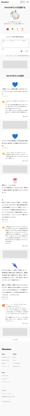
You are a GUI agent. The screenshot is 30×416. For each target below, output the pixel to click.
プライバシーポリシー (7, 393)
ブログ (14, 360)
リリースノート (5, 366)
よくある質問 (16, 363)
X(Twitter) (4, 375)
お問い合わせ (16, 366)
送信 (27, 51)
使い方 (14, 357)
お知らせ (4, 363)
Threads (4, 378)
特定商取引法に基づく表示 (8, 396)
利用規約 (4, 390)
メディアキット (6, 382)
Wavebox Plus (5, 360)
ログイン (22, 2)
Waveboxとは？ (6, 357)
